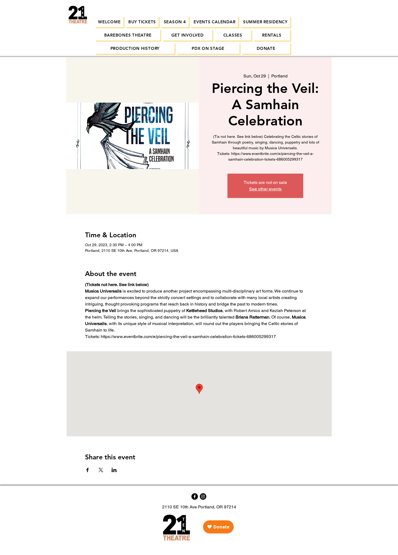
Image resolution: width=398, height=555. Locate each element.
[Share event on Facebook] (87, 470)
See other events (265, 189)
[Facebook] (194, 496)
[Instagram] (203, 496)
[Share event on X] (100, 470)
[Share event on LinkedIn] (114, 470)
